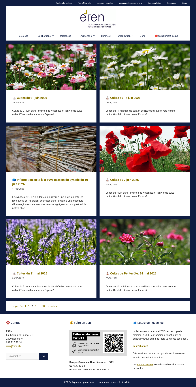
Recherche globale (64, 3)
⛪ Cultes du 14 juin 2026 (123, 98)
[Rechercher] (43, 356)
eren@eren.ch (13, 346)
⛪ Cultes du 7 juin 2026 (122, 180)
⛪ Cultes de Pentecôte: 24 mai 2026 (131, 273)
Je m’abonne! (140, 346)
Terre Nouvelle (84, 3)
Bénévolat (106, 36)
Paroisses (23, 36)
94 (44, 306)
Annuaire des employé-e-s (130, 3)
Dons (142, 36)
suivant (52, 306)
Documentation (154, 3)
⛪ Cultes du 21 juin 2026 (29, 98)
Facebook (171, 3)
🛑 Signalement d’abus (166, 36)
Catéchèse (65, 36)
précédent (19, 306)
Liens (184, 3)
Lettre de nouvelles (105, 3)
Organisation (123, 36)
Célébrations (44, 36)
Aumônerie (86, 36)
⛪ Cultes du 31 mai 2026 (29, 273)
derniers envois (145, 364)
